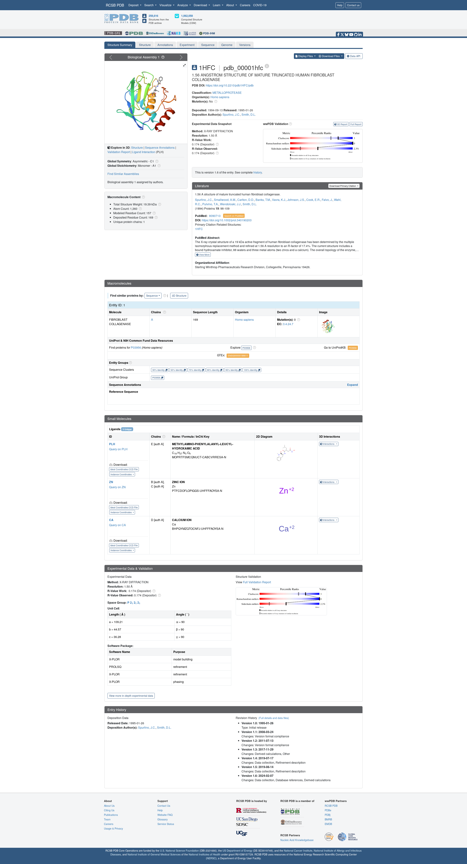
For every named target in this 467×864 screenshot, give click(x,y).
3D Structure (179, 295)
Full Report (355, 124)
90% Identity (213, 369)
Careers (245, 5)
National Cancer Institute (298, 850)
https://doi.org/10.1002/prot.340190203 (227, 220)
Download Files (330, 56)
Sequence (208, 45)
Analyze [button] (183, 5)
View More (204, 254)
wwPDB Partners (336, 801)
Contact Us (163, 805)
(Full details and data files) (273, 718)
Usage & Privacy (113, 828)
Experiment (187, 45)
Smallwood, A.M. (225, 200)
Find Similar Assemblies (123, 174)
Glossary (162, 819)
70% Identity (195, 369)
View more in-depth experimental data (131, 695)
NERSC (211, 858)
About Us (109, 805)
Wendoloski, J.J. (230, 204)
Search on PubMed (234, 215)
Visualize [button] (165, 5)
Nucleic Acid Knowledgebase (297, 840)
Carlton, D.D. (245, 200)
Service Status (165, 824)
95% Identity (231, 369)
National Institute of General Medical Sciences (154, 854)
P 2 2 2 (133, 602)
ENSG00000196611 (238, 355)
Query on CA (117, 525)
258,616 (153, 16)
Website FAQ (165, 815)
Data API (355, 56)
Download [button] (201, 5)
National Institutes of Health (204, 854)
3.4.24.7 (288, 324)
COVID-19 (260, 5)
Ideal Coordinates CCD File (124, 469)
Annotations (165, 45)
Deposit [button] (133, 5)
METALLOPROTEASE (227, 92)
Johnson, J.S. (296, 200)
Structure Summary (119, 45)
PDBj (327, 815)
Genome (226, 45)
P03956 (136, 347)
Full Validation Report (257, 582)
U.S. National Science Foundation (179, 850)
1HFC (199, 229)
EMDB (328, 824)
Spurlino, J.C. (231, 114)
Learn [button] (217, 5)
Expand (352, 385)
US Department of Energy (237, 850)
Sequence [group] (152, 295)
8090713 (215, 216)
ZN (111, 482)
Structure (145, 45)
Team (107, 819)
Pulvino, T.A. (210, 204)
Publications (111, 815)
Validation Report (118, 152)
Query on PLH (118, 449)
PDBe (328, 810)
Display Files (306, 56)
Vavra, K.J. (279, 200)
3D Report (342, 124)
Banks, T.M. (263, 200)
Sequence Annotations (160, 147)
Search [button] (149, 5)
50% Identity (177, 369)
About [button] (230, 5)
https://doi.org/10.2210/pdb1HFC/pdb (230, 85)
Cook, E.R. (313, 200)
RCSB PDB (115, 5)
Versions (244, 45)
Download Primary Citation (343, 185)
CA (111, 520)
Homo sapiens (220, 97)
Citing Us (109, 810)
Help (339, 5)
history (257, 172)
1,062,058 (187, 16)
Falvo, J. (327, 200)
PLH (112, 444)
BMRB (328, 819)
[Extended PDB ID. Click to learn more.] (267, 66)
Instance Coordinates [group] (121, 474)
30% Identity (158, 369)
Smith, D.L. (249, 114)
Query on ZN (117, 487)
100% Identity (250, 369)
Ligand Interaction (143, 152)
